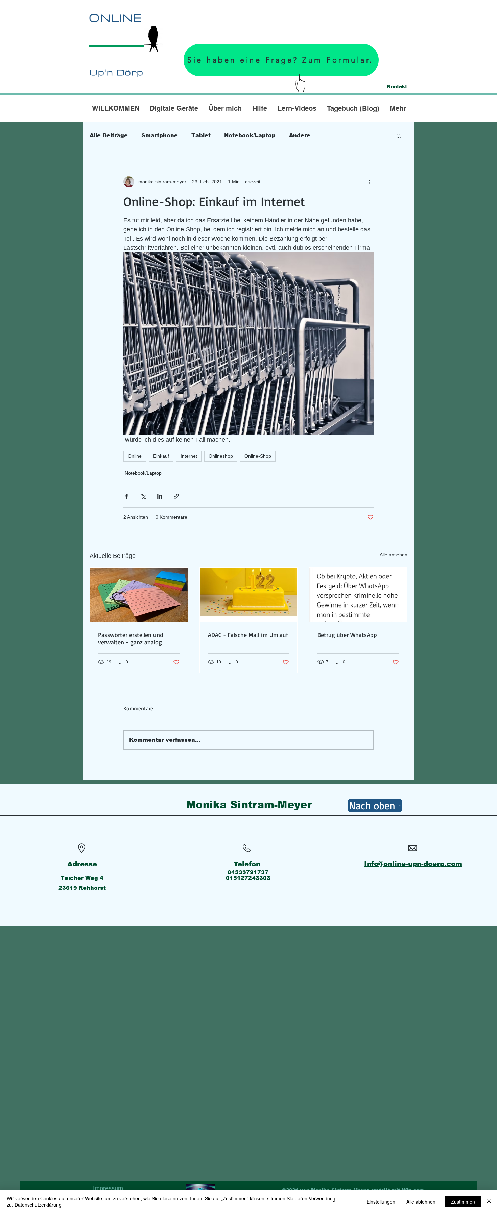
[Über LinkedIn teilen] (160, 496)
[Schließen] (489, 1201)
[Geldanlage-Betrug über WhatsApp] (358, 595)
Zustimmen (463, 1201)
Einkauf (161, 456)
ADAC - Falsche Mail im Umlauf (248, 634)
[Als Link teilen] (176, 496)
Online (135, 456)
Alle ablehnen (420, 1201)
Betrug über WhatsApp (347, 634)
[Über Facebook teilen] (126, 496)
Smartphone (159, 135)
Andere (299, 135)
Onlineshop (221, 456)
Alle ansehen (393, 555)
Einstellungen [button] (380, 1201)
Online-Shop (257, 456)
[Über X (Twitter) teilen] (143, 496)
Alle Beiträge (109, 135)
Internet (189, 456)
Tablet (201, 135)
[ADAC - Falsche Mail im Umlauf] (249, 595)
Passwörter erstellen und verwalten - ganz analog (130, 638)
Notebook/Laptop (250, 135)
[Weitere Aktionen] (369, 182)
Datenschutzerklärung (38, 1204)
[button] (399, 135)
